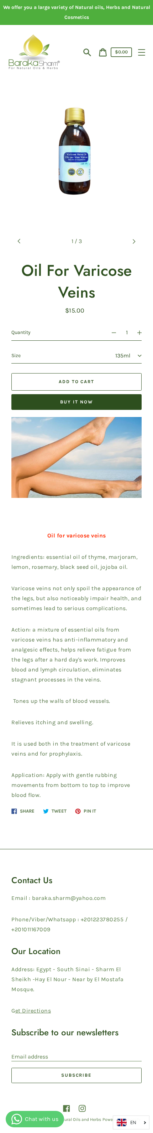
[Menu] (141, 52)
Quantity (21, 332)
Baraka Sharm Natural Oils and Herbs (64, 1119)
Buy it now (76, 402)
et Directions (33, 1010)
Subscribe (76, 1075)
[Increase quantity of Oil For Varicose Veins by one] (142, 332)
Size (16, 355)
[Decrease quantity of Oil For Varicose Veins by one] (110, 332)
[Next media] (134, 241)
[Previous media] (19, 241)
